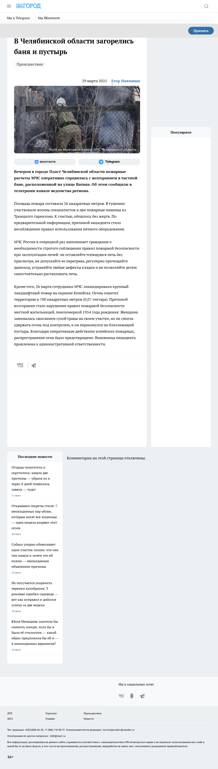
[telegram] (35, 365)
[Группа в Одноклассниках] (131, 696)
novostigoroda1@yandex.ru (119, 729)
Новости (89, 718)
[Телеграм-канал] (109, 162)
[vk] (20, 365)
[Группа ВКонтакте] (45, 162)
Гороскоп (51, 713)
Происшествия (30, 64)
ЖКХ (10, 718)
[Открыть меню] (9, 6)
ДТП (9, 713)
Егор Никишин (125, 80)
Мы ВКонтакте (49, 18)
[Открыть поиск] (206, 6)
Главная (50, 718)
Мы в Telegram (18, 18)
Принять (201, 31)
